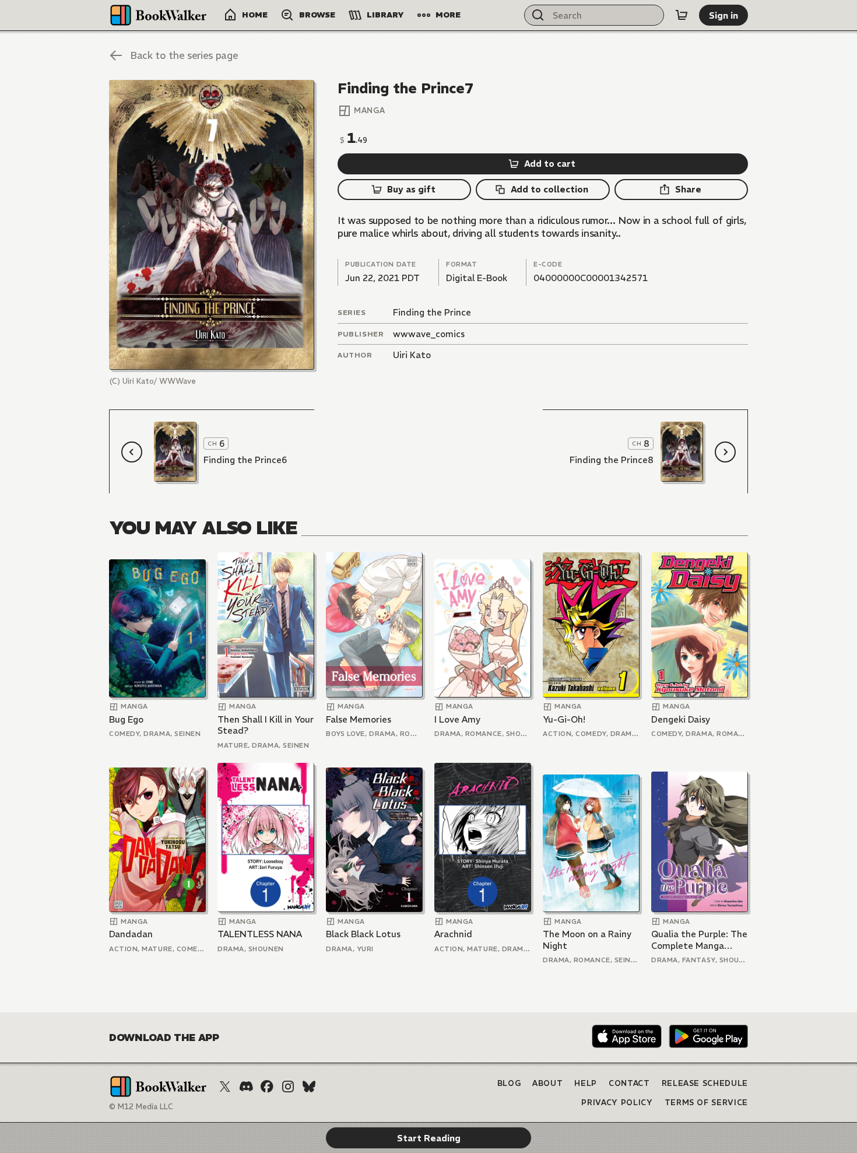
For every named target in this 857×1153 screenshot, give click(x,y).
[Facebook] (267, 1087)
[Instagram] (288, 1087)
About (547, 1083)
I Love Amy (457, 719)
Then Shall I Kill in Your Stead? (265, 725)
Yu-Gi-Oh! (564, 719)
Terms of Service (706, 1102)
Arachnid (453, 934)
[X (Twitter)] (225, 1087)
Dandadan (131, 934)
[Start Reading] (211, 225)
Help (585, 1083)
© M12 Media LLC (141, 1106)
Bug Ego (126, 719)
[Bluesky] (309, 1087)
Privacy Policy (616, 1102)
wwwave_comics (429, 333)
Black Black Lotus (363, 934)
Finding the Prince (432, 312)
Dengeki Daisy (680, 719)
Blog (509, 1083)
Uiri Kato (412, 354)
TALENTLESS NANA (259, 934)
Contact (629, 1083)
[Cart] (681, 15)
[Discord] (246, 1087)
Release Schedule (705, 1083)
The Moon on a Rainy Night (587, 939)
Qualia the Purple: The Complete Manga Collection (699, 939)
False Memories (358, 719)
